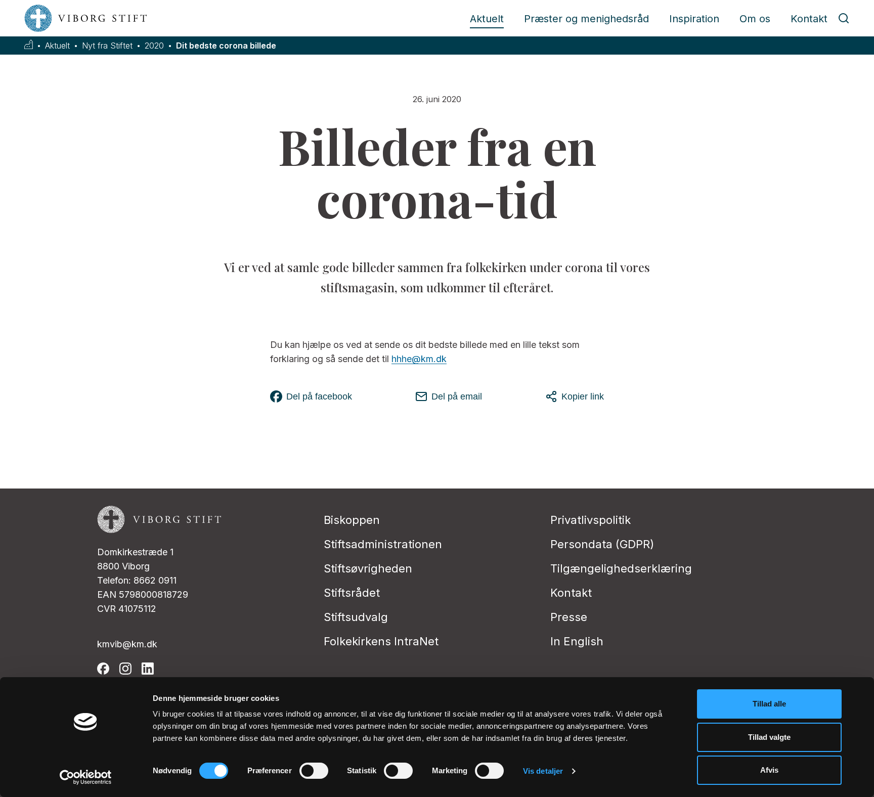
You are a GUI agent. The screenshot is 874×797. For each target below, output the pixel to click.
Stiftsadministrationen (383, 544)
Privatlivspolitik (590, 520)
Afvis (769, 770)
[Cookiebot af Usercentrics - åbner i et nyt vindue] (85, 777)
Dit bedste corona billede (226, 46)
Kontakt (809, 19)
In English (576, 641)
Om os (754, 19)
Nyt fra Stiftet (107, 46)
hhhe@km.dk (419, 358)
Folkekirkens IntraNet (381, 641)
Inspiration (694, 19)
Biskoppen (352, 520)
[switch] (313, 771)
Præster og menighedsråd (586, 19)
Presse (568, 617)
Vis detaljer (543, 771)
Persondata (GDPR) (602, 544)
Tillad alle (769, 703)
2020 (154, 46)
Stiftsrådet (352, 593)
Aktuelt (487, 19)
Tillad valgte (769, 737)
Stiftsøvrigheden (368, 568)
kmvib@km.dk (127, 644)
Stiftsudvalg (356, 617)
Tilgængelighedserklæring (621, 568)
